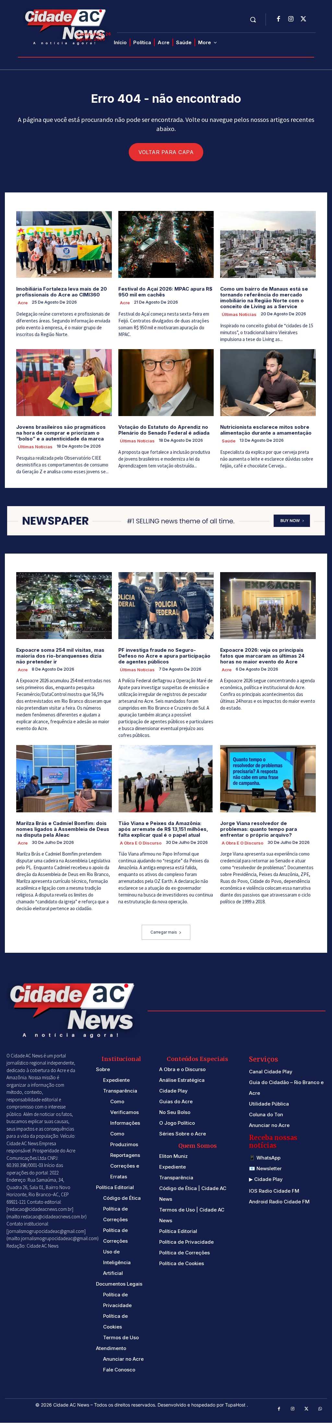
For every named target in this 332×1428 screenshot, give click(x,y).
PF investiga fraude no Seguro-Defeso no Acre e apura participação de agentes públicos (164, 656)
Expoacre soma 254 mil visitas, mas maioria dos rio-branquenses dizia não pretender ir (60, 656)
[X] (303, 19)
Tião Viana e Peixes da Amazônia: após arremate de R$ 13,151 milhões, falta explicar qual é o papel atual (163, 829)
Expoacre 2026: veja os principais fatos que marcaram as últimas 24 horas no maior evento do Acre (262, 656)
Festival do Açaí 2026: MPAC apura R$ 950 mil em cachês (165, 292)
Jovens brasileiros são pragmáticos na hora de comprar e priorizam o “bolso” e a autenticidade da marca (61, 433)
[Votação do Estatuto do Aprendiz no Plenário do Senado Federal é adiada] (166, 382)
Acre (23, 302)
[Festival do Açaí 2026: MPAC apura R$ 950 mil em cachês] (166, 244)
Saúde (228, 440)
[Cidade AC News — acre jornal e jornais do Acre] (66, 26)
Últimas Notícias (239, 314)
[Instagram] (291, 19)
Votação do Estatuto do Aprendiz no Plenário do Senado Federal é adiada (163, 430)
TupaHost (236, 1405)
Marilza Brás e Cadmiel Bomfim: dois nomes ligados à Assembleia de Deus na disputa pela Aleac (62, 829)
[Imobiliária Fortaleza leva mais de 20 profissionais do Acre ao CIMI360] (64, 244)
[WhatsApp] (320, 1409)
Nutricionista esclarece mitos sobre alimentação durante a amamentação (266, 430)
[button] (253, 19)
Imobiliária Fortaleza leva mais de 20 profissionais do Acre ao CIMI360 (61, 292)
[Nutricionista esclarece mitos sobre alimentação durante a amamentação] (268, 382)
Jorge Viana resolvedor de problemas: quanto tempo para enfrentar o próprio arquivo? (258, 829)
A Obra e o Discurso (140, 842)
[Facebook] (278, 19)
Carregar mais (163, 932)
